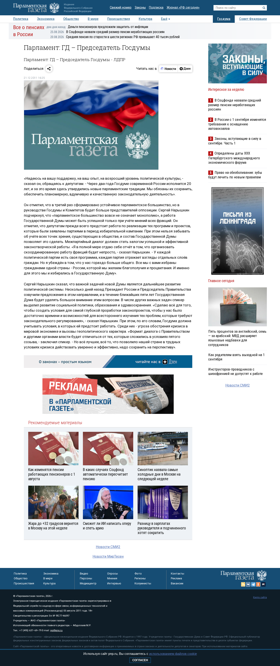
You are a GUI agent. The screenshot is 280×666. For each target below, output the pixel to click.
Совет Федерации (253, 19)
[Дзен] (185, 68)
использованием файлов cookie (173, 653)
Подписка (156, 7)
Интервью (114, 583)
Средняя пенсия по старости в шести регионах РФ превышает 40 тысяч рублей (115, 37)
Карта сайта (260, 597)
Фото (138, 573)
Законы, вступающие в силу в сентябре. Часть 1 (234, 140)
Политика (20, 19)
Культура (145, 19)
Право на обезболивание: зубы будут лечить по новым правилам (235, 174)
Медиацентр (88, 583)
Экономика (45, 19)
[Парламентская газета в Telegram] (253, 584)
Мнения (112, 578)
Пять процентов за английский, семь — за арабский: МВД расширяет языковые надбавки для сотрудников (237, 338)
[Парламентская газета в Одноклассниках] (258, 584)
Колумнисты (143, 583)
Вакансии (177, 583)
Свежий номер (120, 7)
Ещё (164, 19)
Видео (84, 573)
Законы (140, 7)
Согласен (140, 660)
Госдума (223, 19)
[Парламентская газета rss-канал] (243, 584)
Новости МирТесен (108, 556)
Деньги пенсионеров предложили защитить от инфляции (97, 27)
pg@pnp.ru (56, 630)
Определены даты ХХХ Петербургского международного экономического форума (234, 157)
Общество (71, 19)
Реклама (176, 578)
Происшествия (118, 19)
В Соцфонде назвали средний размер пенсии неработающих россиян (107, 32)
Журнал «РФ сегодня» (183, 7)
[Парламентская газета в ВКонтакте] (248, 584)
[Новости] (168, 68)
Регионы (140, 578)
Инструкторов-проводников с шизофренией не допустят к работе (235, 371)
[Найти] (264, 8)
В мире (93, 19)
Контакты (177, 573)
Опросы (112, 573)
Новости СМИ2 (108, 547)
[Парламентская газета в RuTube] (263, 584)
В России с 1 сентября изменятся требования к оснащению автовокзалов (237, 124)
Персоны (86, 578)
